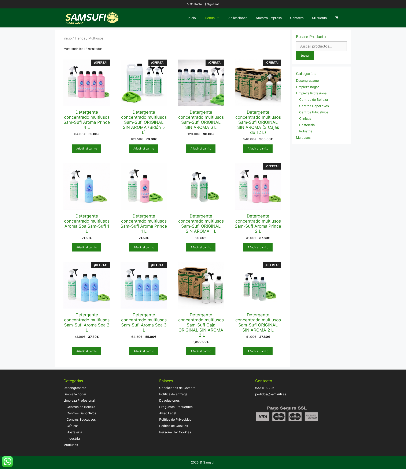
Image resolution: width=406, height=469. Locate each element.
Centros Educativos (313, 112)
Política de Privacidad (175, 419)
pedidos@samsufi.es (270, 394)
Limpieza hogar (307, 87)
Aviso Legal (167, 413)
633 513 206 (264, 388)
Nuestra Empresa (269, 18)
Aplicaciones (237, 18)
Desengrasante (307, 81)
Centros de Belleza (313, 100)
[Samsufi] (92, 17)
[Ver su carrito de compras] (337, 17)
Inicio (192, 18)
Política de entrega (173, 394)
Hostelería (307, 125)
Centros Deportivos (314, 106)
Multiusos (303, 138)
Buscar (304, 55)
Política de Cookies (173, 426)
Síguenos (213, 4)
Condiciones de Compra (177, 388)
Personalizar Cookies (175, 432)
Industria (305, 131)
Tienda (209, 18)
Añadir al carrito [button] (86, 148)
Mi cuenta (319, 18)
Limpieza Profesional (311, 93)
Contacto (196, 4)
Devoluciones (169, 400)
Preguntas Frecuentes (176, 407)
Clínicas (305, 119)
